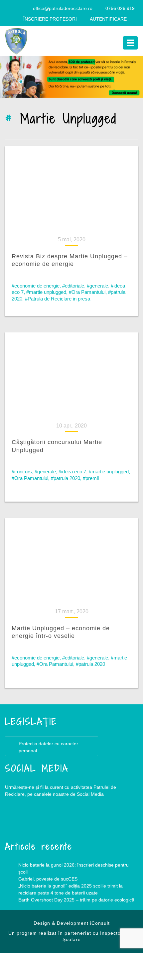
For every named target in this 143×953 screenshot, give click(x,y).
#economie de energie (36, 286)
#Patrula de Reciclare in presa (57, 298)
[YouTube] (25, 8)
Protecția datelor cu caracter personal (48, 747)
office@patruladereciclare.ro (62, 8)
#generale (97, 286)
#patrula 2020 (65, 478)
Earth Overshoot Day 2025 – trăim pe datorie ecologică (76, 899)
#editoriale (73, 286)
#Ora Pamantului (87, 292)
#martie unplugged (46, 292)
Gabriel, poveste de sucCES (47, 879)
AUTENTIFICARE (108, 19)
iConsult (100, 923)
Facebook (18, 821)
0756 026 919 (120, 8)
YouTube (45, 821)
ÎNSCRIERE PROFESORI (50, 19)
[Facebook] (12, 8)
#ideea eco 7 (72, 471)
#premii (91, 478)
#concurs (22, 471)
